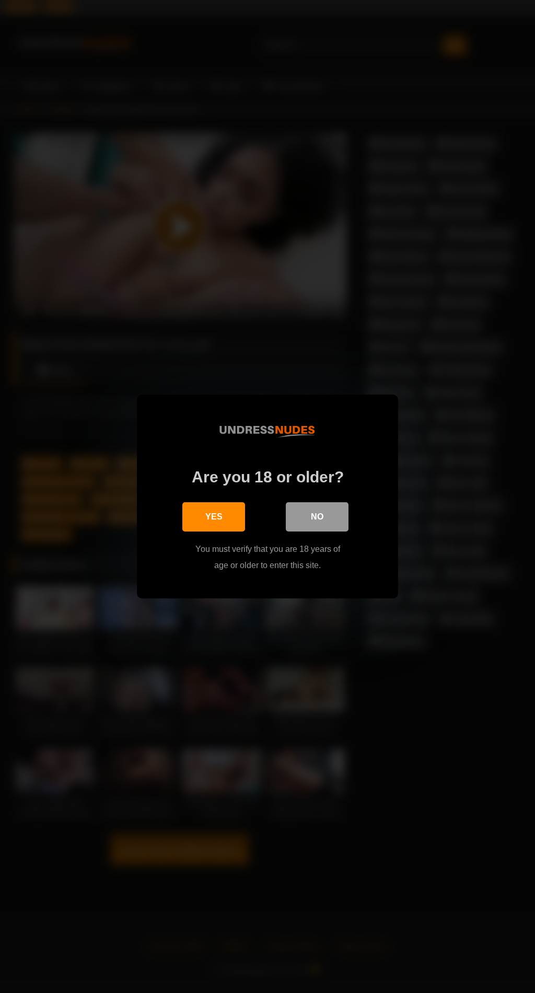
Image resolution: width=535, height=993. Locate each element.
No (317, 516)
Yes (214, 516)
